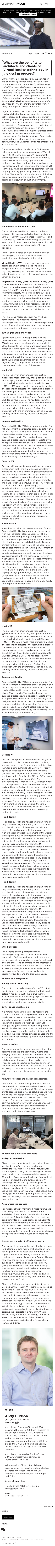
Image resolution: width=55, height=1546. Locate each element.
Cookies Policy (46, 12)
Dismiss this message (28, 15)
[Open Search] (41, 4)
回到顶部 (47, 1507)
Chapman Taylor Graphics (11, 1542)
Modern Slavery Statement (37, 1539)
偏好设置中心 (5, 1539)
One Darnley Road (9, 1543)
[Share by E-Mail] (49, 54)
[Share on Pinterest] (52, 54)
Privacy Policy (24, 1539)
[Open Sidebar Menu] (52, 4)
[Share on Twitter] (46, 54)
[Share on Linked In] (43, 54)
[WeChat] (4, 1530)
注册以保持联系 (8, 1517)
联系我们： (16, 1494)
